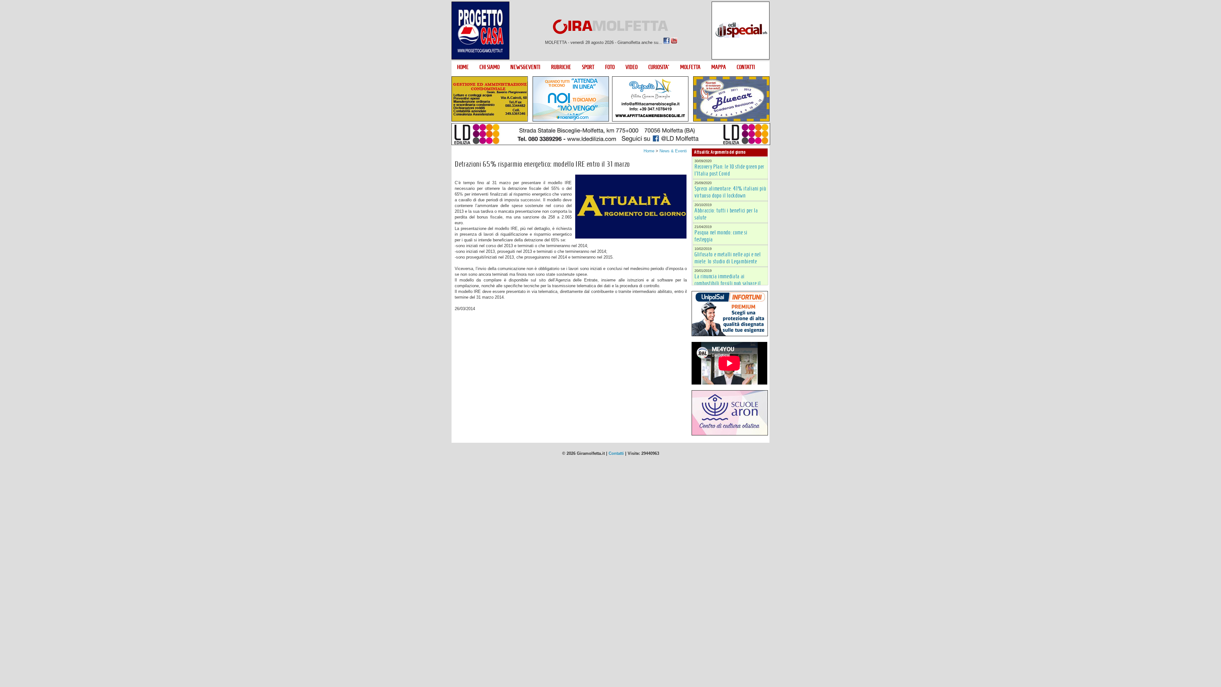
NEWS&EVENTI (525, 67)
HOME (463, 67)
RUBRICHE (561, 67)
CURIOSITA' (658, 67)
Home (649, 151)
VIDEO (631, 67)
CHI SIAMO (489, 67)
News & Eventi (673, 151)
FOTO (610, 67)
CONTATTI (746, 67)
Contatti (616, 453)
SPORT (588, 67)
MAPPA (718, 67)
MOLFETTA (690, 67)
